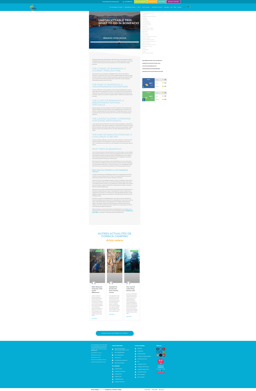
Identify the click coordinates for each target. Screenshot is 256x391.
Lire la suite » (94, 318)
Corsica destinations (146, 23)
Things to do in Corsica (147, 46)
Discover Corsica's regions (147, 28)
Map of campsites (140, 1)
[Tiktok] (157, 352)
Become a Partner (173, 1)
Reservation (152, 1)
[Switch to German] (188, 7)
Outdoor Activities (146, 38)
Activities (144, 14)
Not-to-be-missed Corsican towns (149, 36)
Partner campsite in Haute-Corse (149, 41)
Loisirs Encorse (145, 34)
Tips (139, 7)
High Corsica (145, 33)
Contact (179, 7)
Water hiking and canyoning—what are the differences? (152, 60)
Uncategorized (145, 49)
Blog (175, 7)
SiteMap (119, 389)
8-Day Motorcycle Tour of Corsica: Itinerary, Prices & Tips (152, 71)
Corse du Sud (145, 19)
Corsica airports (145, 21)
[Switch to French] (185, 7)
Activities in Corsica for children (149, 16)
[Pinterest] (164, 349)
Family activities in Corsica (147, 29)
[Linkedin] (160, 349)
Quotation (166, 7)
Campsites (144, 18)
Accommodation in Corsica (148, 13)
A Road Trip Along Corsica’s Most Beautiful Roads (151, 68)
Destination (144, 26)
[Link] (157, 355)
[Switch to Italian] (190, 7)
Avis (172, 7)
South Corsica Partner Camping (148, 44)
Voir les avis (160, 371)
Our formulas (145, 7)
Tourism (144, 48)
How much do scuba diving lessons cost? (130, 288)
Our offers (161, 1)
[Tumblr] (157, 349)
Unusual (144, 51)
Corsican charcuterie (146, 24)
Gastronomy (144, 31)
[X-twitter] (160, 355)
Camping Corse (108, 389)
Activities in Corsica (157, 7)
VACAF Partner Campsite (147, 53)
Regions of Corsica (146, 43)
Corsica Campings (95, 389)
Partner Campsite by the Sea (148, 39)
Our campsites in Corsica (115, 7)
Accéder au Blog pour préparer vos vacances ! (114, 333)
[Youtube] (164, 355)
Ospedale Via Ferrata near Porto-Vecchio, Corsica (151, 63)
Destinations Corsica (130, 7)
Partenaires (114, 389)
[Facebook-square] (160, 352)
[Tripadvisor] (164, 352)
